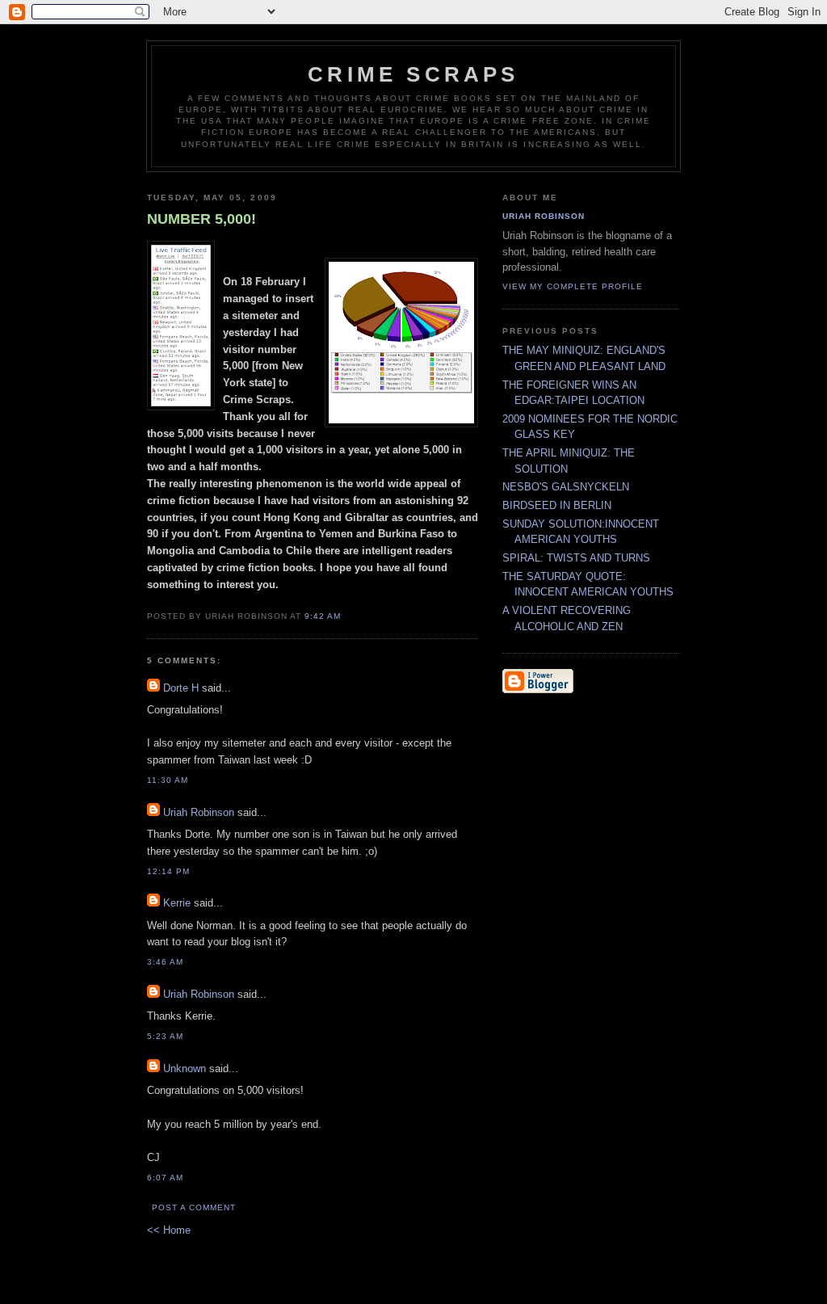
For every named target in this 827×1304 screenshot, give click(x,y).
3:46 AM (165, 961)
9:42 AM (322, 616)
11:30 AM (167, 780)
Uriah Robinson (198, 812)
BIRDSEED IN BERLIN (556, 505)
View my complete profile (572, 286)
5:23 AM (165, 1036)
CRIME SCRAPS (413, 74)
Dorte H (181, 688)
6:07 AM (165, 1177)
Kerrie (177, 903)
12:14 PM (168, 871)
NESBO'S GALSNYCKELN (565, 487)
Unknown (184, 1068)
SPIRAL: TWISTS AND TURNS (576, 558)
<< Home (169, 1230)
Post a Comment (194, 1207)
